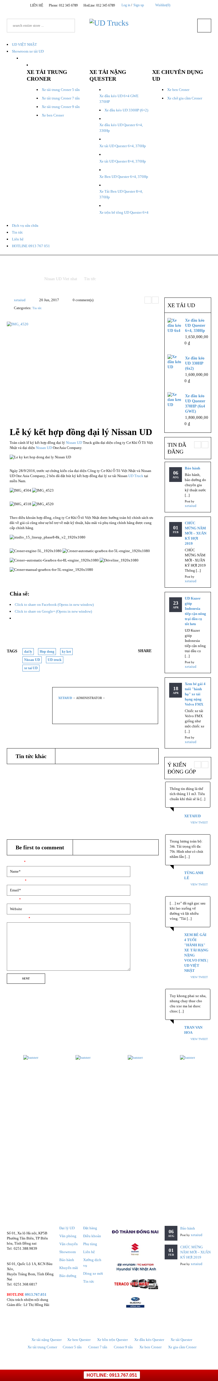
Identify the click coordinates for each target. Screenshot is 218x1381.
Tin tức (90, 279)
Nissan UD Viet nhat (60, 279)
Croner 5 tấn (72, 1347)
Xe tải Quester (181, 1340)
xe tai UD (31, 668)
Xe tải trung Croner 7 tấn (61, 98)
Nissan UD (74, 442)
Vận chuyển (68, 1244)
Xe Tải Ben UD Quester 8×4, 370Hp (121, 194)
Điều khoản (92, 1236)
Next (155, 300)
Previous (147, 300)
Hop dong (47, 652)
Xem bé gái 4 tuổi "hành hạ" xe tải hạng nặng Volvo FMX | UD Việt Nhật (196, 953)
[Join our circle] (189, 5)
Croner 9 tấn (123, 1347)
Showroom (67, 1252)
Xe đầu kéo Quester (149, 1340)
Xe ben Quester (79, 1340)
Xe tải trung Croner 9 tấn (61, 107)
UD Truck (135, 476)
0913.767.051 (36, 1294)
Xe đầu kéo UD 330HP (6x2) (194, 363)
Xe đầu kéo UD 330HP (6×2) (126, 110)
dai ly (28, 652)
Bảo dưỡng (67, 1276)
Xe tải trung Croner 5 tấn (61, 90)
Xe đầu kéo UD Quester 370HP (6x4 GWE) (195, 403)
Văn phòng (67, 1236)
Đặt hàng (90, 1228)
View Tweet (199, 822)
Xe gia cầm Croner (182, 1347)
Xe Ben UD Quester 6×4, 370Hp (123, 176)
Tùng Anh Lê (193, 875)
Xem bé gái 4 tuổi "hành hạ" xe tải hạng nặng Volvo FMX (195, 694)
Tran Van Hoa (193, 1030)
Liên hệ (89, 1252)
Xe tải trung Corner (42, 1347)
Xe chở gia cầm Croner (184, 98)
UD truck (55, 660)
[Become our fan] (182, 5)
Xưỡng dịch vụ (92, 1263)
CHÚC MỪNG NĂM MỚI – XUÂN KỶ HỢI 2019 (195, 533)
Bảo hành (15, 772)
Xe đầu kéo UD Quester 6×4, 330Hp (121, 128)
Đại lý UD (67, 1228)
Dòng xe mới (93, 1273)
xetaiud (20, 300)
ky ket (66, 652)
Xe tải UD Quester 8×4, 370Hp (122, 161)
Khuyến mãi (68, 1268)
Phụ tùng (90, 1244)
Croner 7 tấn (97, 1347)
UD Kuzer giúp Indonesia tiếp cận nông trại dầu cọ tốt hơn (195, 611)
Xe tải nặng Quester (47, 1340)
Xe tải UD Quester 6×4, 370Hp (122, 146)
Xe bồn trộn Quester (112, 1340)
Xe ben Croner (53, 115)
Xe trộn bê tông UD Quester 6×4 (123, 212)
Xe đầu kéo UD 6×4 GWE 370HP (119, 99)
